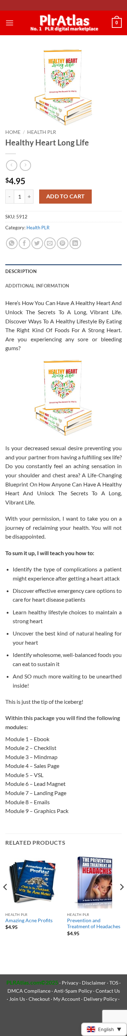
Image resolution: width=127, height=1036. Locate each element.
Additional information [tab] (37, 286)
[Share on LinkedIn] (75, 243)
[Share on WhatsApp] (12, 243)
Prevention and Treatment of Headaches (93, 924)
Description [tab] (21, 271)
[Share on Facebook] (24, 243)
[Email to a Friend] (50, 243)
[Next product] (11, 165)
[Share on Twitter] (37, 243)
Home (12, 132)
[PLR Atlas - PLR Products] (63, 23)
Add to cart (65, 196)
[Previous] (5, 901)
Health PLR (41, 132)
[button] (9, 22)
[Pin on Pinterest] (62, 243)
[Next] (121, 901)
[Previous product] (25, 165)
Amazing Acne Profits (29, 920)
